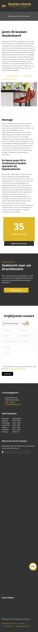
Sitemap (21, 623)
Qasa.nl (16, 448)
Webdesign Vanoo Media (9, 623)
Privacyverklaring (9, 626)
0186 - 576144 (9, 402)
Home (10, 16)
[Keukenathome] (19, 5)
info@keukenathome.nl (13, 404)
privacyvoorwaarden (15, 369)
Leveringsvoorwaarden (23, 626)
